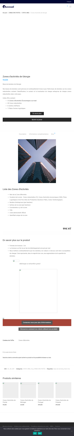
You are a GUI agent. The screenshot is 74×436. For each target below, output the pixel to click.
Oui (35, 433)
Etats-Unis (67, 369)
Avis (53, 134)
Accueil (5, 12)
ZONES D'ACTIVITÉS (14, 12)
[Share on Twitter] (10, 125)
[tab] (23, 134)
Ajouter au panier (37, 119)
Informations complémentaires (38, 134)
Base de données (58, 369)
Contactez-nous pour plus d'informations (37, 322)
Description (22, 134)
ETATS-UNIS (25, 12)
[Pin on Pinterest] (13, 125)
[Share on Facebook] (7, 125)
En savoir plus (37, 113)
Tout (32, 369)
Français (69, 1)
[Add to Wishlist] (4, 124)
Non (40, 433)
